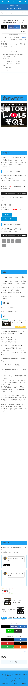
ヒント (7, 214)
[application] (14, 193)
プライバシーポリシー (20, 678)
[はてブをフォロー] (20, 639)
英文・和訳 (8, 68)
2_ (8, 241)
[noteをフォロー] (20, 643)
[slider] (24, 193)
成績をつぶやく (9, 219)
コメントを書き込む (14, 662)
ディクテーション (8, 59)
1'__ (4, 241)
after (11, 617)
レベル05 (5, 617)
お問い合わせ (14, 681)
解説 (5, 65)
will (24, 617)
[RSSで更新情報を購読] (20, 646)
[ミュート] (20, 193)
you (4, 619)
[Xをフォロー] (7, 639)
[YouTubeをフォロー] (7, 643)
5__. (4, 245)
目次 (12, 51)
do (14, 617)
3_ (13, 241)
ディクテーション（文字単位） (13, 61)
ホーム (7, 678)
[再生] (3, 193)
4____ (18, 241)
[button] (24, 27)
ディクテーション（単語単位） (13, 63)
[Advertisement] (14, 84)
